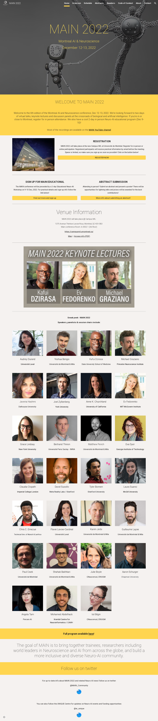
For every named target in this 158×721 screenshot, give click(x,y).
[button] (155, 3)
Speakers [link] (111, 3)
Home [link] (66, 3)
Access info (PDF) (82, 236)
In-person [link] (76, 3)
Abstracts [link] (99, 3)
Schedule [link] (88, 3)
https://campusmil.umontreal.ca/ (79, 231)
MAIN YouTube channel (100, 130)
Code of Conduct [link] (125, 3)
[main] (79, 33)
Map (70, 236)
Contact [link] (147, 3)
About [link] (138, 3)
